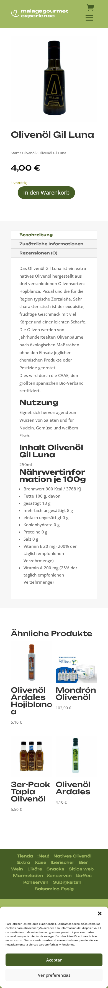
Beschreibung (36, 234)
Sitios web (81, 869)
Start (15, 152)
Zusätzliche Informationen (51, 243)
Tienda (25, 856)
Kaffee (84, 875)
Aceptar (54, 960)
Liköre (34, 869)
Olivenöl (28, 152)
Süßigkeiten (67, 882)
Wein (17, 869)
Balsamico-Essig (54, 888)
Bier (83, 862)
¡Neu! (43, 856)
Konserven (59, 875)
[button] (99, 913)
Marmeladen (28, 875)
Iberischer (62, 862)
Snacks (55, 869)
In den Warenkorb (46, 192)
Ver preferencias (54, 975)
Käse (40, 862)
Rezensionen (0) (38, 253)
